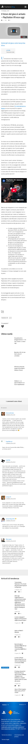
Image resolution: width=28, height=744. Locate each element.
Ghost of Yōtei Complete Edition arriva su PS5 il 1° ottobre (20, 690)
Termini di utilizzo (7, 735)
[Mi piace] (19, 592)
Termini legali (5, 739)
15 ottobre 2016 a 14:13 (10, 520)
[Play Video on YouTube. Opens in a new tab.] (24, 37)
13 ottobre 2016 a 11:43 (10, 414)
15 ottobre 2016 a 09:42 (11, 498)
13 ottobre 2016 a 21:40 (10, 443)
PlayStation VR (5, 317)
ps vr (10, 317)
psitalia (8, 50)
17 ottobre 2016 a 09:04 (11, 541)
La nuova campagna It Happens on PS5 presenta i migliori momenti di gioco (21, 618)
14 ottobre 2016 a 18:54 (10, 462)
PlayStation (9, 7)
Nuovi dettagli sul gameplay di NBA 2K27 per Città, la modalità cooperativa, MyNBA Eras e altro (20, 647)
